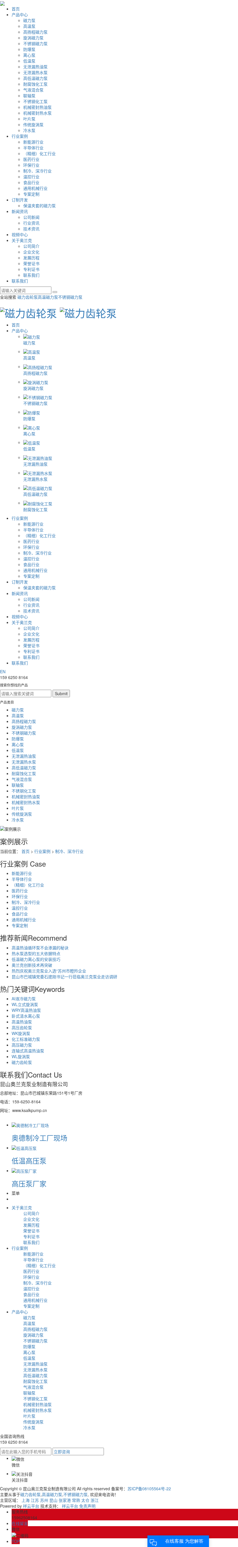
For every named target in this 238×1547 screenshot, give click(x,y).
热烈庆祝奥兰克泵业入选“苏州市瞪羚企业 (49, 971)
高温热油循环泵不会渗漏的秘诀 (40, 947)
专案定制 (31, 194)
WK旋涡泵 (21, 1033)
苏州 (44, 1500)
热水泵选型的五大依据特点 (36, 953)
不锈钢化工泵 (35, 101)
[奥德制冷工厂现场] (30, 1125)
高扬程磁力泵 (35, 32)
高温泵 (29, 26)
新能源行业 (33, 142)
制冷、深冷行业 (37, 171)
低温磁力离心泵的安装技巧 (36, 959)
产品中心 (20, 14)
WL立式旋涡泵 (25, 1004)
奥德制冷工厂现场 (39, 1138)
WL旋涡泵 (21, 1056)
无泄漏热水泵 (35, 72)
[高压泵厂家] (24, 1170)
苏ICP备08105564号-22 (149, 1488)
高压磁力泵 (22, 1045)
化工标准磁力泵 (26, 1039)
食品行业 (31, 182)
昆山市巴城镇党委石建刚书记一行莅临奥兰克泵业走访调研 (64, 976)
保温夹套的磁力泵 (39, 205)
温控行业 (31, 176)
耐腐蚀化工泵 (35, 84)
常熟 (76, 1500)
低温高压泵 (29, 1160)
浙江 (95, 1500)
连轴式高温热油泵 (28, 1051)
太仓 (85, 1500)
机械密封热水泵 (37, 113)
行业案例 (20, 136)
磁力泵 (29, 20)
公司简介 (31, 246)
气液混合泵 (33, 90)
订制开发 (20, 200)
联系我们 (31, 275)
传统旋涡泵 (33, 124)
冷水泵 (29, 130)
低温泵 (29, 61)
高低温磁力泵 (35, 78)
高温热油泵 (22, 1022)
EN (3, 671)
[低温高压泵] (24, 1147)
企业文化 (31, 252)
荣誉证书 (31, 263)
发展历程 (31, 257)
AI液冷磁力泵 (24, 998)
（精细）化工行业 (39, 153)
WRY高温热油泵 (26, 1010)
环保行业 (31, 165)
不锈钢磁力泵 (35, 43)
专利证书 (31, 269)
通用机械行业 (35, 188)
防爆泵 (29, 49)
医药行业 (31, 159)
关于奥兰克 (22, 240)
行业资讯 (31, 223)
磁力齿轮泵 (27, 297)
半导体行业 (33, 148)
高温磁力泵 (48, 297)
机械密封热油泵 (37, 107)
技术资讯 (31, 229)
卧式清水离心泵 (26, 1016)
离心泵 (29, 55)
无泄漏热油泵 (35, 66)
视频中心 (20, 234)
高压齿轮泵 (22, 1027)
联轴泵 (29, 95)
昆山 (53, 1500)
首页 (16, 9)
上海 (25, 1500)
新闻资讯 (20, 211)
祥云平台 (31, 1506)
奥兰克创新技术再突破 (32, 965)
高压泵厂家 (29, 1183)
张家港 (65, 1500)
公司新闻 (31, 217)
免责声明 (87, 1506)
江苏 (35, 1500)
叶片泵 (29, 119)
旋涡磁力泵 (33, 38)
